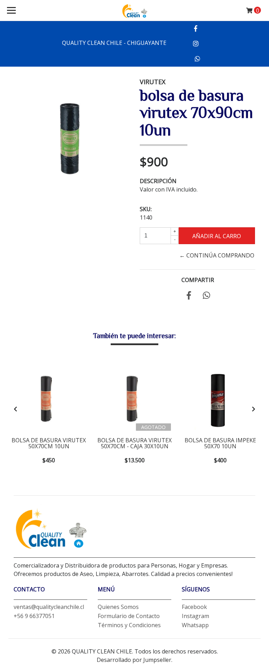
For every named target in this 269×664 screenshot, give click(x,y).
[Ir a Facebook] (196, 28)
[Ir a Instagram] (196, 43)
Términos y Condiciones (129, 625)
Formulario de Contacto (129, 616)
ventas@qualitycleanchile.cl (49, 607)
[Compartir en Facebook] (189, 296)
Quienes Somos (118, 607)
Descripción (158, 181)
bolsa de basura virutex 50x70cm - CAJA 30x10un (134, 443)
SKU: (146, 209)
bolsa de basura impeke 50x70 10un (220, 443)
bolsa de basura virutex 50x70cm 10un (49, 443)
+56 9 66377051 (34, 616)
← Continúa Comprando (216, 255)
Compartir (197, 280)
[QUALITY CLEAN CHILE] (134, 10)
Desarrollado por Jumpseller (134, 660)
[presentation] (15, 409)
